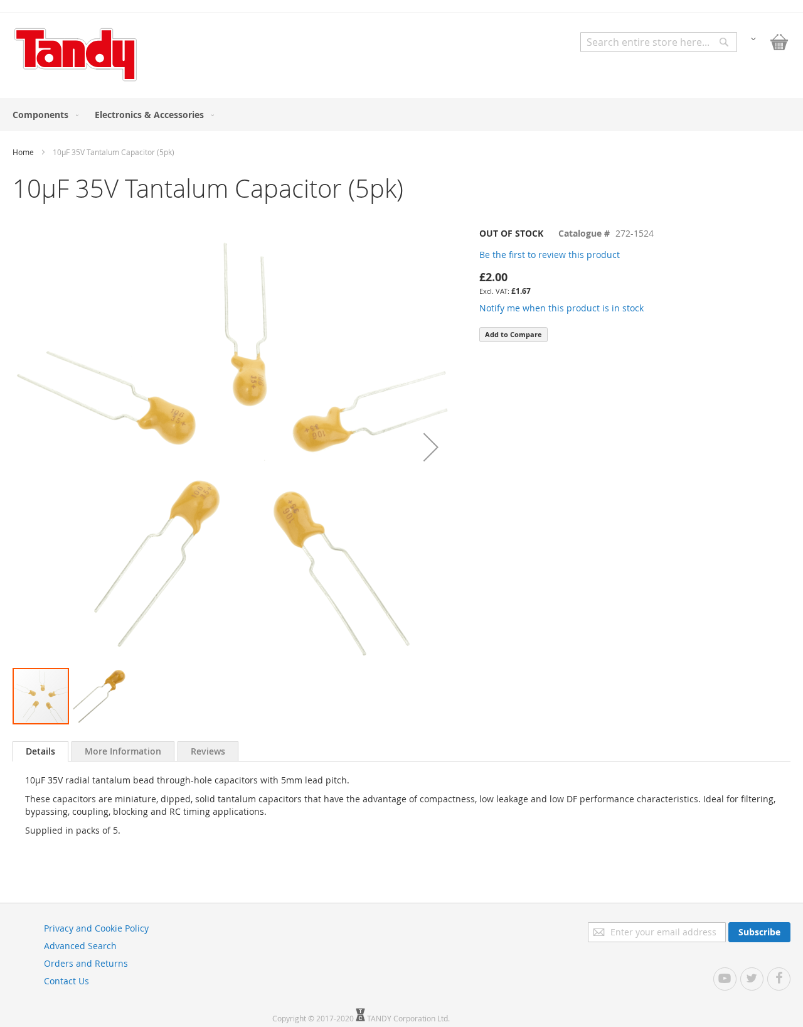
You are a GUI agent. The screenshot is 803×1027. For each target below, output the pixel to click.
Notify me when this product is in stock (561, 308)
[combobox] (658, 42)
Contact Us (66, 981)
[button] (753, 38)
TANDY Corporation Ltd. (408, 1018)
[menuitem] (43, 114)
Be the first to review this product (549, 255)
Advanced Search (80, 946)
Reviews (208, 751)
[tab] (40, 751)
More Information (123, 751)
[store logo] (75, 54)
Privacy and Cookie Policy (96, 928)
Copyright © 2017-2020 (314, 1018)
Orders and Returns (86, 963)
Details (40, 751)
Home (23, 152)
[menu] (401, 114)
